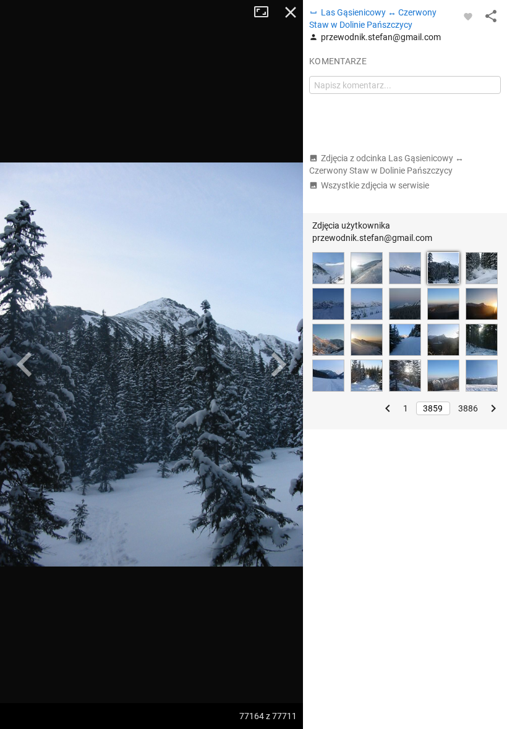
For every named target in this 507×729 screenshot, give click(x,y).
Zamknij (290, 12)
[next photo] (278, 364)
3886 (468, 408)
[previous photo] (24, 364)
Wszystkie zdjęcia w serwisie (375, 185)
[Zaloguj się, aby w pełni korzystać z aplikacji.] (468, 16)
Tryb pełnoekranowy (266, 12)
